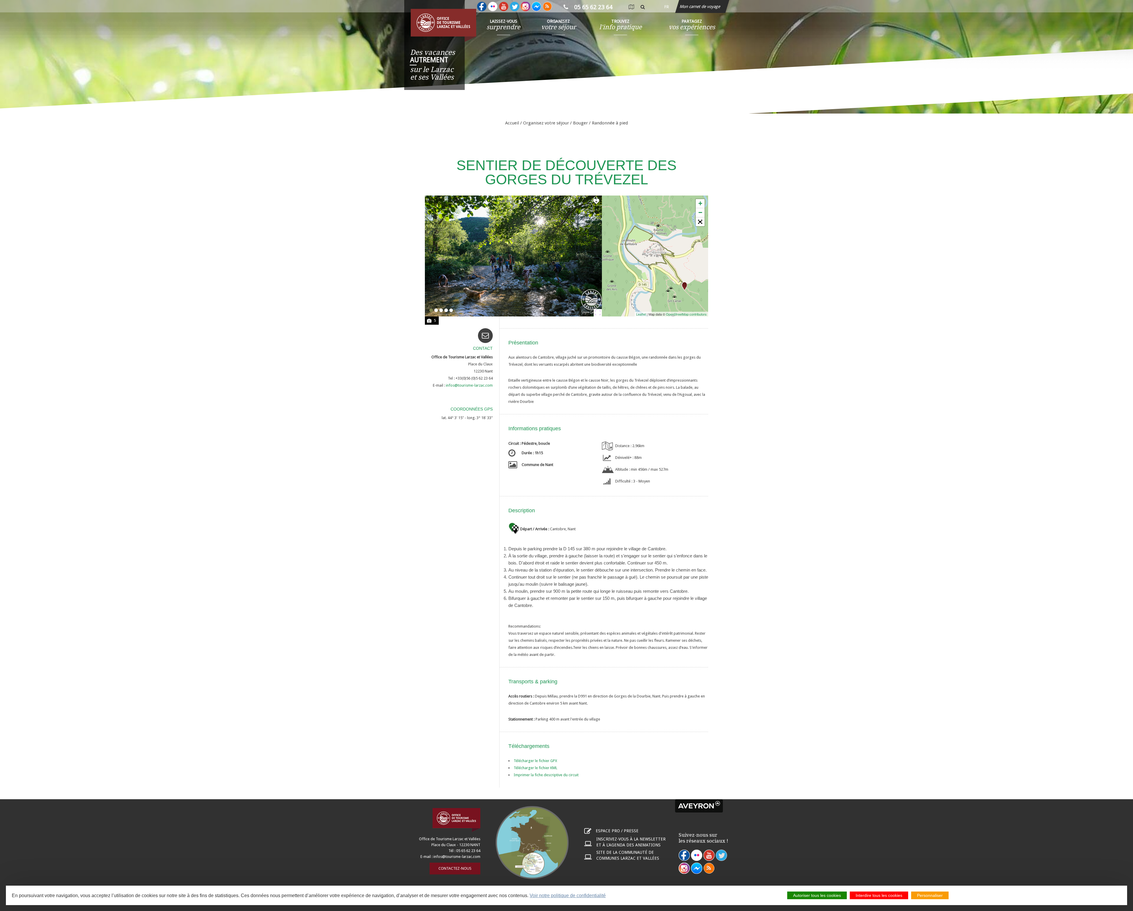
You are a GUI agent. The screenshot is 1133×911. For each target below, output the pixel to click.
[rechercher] (643, 7)
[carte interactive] (631, 7)
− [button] (700, 212)
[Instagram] (525, 6)
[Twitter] (514, 6)
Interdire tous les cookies (879, 895)
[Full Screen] (700, 221)
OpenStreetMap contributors (686, 314)
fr (666, 6)
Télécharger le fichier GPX (535, 761)
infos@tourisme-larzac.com (456, 856)
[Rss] (547, 6)
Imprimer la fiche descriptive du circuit (546, 775)
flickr (696, 855)
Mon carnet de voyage (700, 6)
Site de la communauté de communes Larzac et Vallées (627, 855)
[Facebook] (482, 6)
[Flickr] (492, 6)
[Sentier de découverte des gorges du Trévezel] (684, 286)
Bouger (580, 123)
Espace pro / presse (617, 830)
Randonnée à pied (610, 123)
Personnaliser (930, 895)
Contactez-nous (454, 868)
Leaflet (641, 314)
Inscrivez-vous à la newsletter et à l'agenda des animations (631, 842)
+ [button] (700, 203)
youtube (709, 855)
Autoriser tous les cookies (817, 895)
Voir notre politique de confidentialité (568, 895)
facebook (684, 855)
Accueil (512, 123)
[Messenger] (536, 6)
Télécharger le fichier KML (535, 768)
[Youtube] (503, 6)
